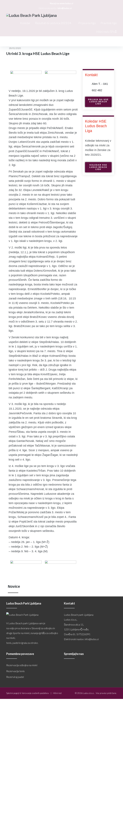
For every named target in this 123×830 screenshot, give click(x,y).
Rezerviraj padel (15, 676)
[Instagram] (80, 8)
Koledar (25, 23)
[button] (98, 102)
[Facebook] (76, 8)
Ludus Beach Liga (15, 41)
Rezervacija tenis (15, 671)
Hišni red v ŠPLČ (106, 31)
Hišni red (57, 693)
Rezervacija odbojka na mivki (21, 665)
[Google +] (83, 8)
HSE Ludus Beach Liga (38, 41)
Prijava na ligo (87, 23)
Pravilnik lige (109, 23)
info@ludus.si (64, 8)
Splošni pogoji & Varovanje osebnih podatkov (27, 693)
